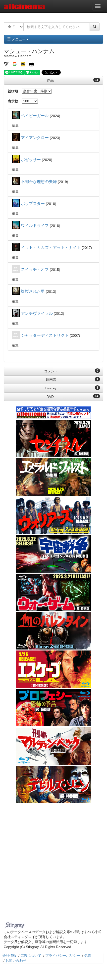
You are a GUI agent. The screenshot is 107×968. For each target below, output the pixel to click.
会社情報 (9, 956)
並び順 (13, 91)
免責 (87, 956)
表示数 (13, 101)
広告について (30, 956)
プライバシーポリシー (62, 956)
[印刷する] (31, 64)
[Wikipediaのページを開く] (6, 64)
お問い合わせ (15, 961)
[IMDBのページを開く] (23, 64)
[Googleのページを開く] (14, 64)
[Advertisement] (53, 863)
